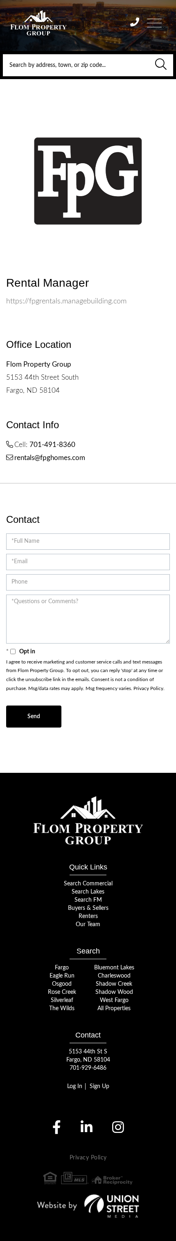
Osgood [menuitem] (62, 984)
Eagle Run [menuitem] (62, 976)
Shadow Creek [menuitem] (114, 984)
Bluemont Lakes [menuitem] (114, 968)
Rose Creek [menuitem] (62, 992)
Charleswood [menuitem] (114, 976)
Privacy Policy (148, 688)
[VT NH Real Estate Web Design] (88, 1206)
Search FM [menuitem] (88, 900)
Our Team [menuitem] (88, 924)
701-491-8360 (52, 444)
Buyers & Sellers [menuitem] (88, 908)
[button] (161, 65)
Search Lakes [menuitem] (88, 892)
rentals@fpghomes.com (49, 457)
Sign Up (99, 1086)
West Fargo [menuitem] (114, 1000)
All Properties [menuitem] (114, 1008)
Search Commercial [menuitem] (88, 884)
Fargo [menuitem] (62, 968)
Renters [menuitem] (88, 916)
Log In (74, 1086)
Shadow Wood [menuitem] (114, 992)
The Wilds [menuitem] (61, 1008)
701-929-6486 (88, 1068)
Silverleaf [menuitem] (62, 1000)
